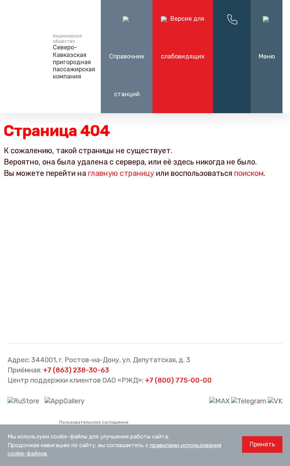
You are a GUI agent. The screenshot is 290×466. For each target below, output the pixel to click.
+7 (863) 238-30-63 (76, 370)
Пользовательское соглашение (93, 422)
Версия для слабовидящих (183, 37)
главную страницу (121, 173)
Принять (262, 444)
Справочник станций (126, 75)
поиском (249, 173)
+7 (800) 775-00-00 (178, 380)
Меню (267, 56)
